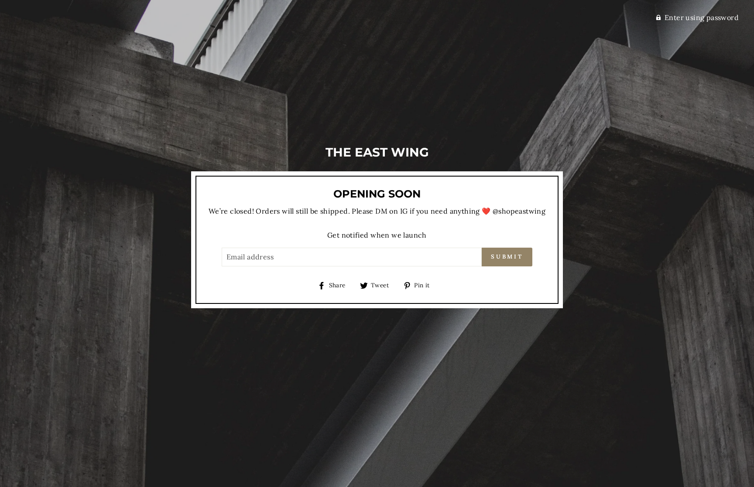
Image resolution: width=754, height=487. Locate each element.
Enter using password (702, 17)
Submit (507, 256)
